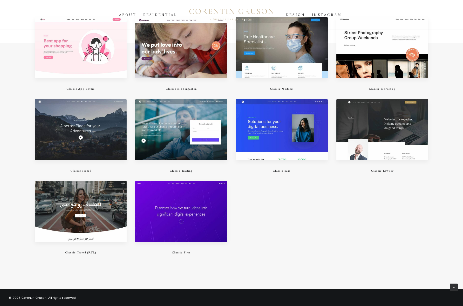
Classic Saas (282, 171)
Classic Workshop (382, 89)
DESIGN (295, 15)
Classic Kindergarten (181, 89)
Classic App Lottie (81, 89)
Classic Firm (181, 252)
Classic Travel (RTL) (80, 252)
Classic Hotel (80, 171)
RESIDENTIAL (160, 15)
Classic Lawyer (382, 171)
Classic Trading (181, 171)
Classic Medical (282, 89)
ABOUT (127, 15)
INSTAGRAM (327, 15)
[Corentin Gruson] (231, 15)
